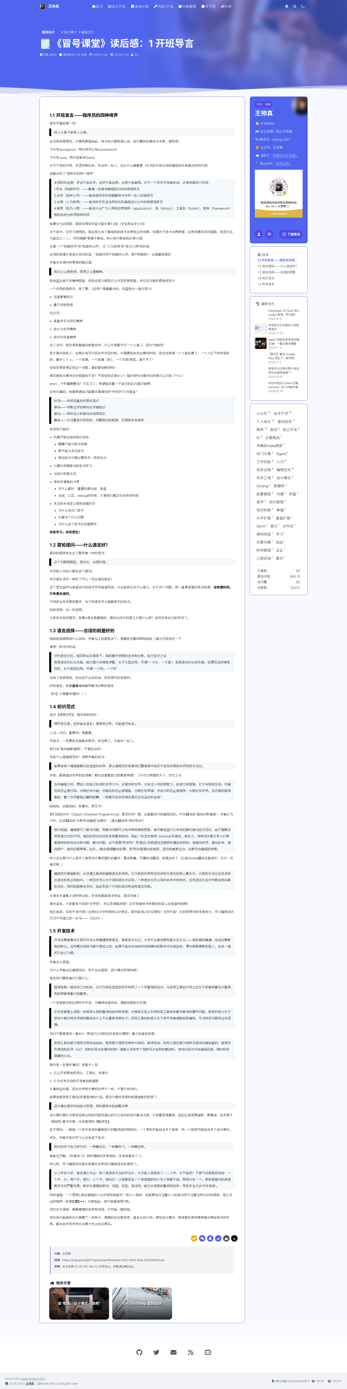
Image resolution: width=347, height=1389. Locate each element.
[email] (226, 1238)
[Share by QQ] (210, 1238)
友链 (228, 6)
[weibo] (218, 1238)
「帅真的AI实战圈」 (284, 155)
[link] (194, 1238)
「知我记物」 (282, 163)
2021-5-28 (100, 54)
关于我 (210, 6)
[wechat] (202, 1238)
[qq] (210, 1238)
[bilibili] (208, 1352)
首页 (99, 6)
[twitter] (234, 1238)
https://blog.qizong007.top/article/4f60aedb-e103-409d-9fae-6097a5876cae (113, 1260)
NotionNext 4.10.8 (33, 1379)
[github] (139, 1352)
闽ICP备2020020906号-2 (293, 1381)
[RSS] (191, 1352)
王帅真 (66, 1253)
